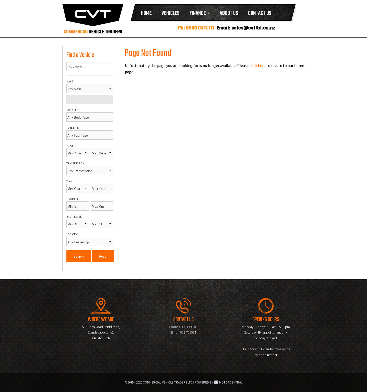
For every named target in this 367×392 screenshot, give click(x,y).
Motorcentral (230, 382)
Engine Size (74, 216)
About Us (229, 13)
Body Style (73, 110)
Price (69, 145)
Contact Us (259, 13)
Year (69, 181)
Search (78, 256)
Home (146, 13)
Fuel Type (72, 127)
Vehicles (171, 13)
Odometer (73, 199)
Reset (103, 256)
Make (69, 81)
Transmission (75, 163)
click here (257, 65)
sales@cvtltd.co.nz (253, 28)
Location (72, 234)
